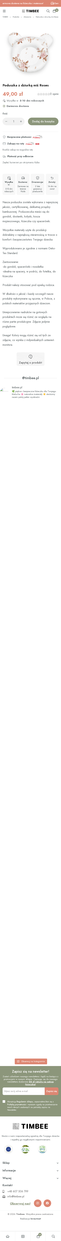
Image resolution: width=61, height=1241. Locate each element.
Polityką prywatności (16, 1104)
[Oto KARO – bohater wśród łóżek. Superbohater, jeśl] (30, 996)
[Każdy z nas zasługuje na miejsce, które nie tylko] (30, 722)
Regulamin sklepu (25, 1101)
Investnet (35, 1218)
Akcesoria (27, 17)
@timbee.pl (30, 378)
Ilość (5, 113)
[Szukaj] (48, 11)
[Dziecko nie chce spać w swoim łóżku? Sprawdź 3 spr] (30, 587)
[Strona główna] (7, 1236)
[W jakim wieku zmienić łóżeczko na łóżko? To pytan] (30, 859)
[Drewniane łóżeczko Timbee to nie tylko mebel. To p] (30, 457)
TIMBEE (5, 17)
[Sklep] (22, 1236)
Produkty (16, 17)
